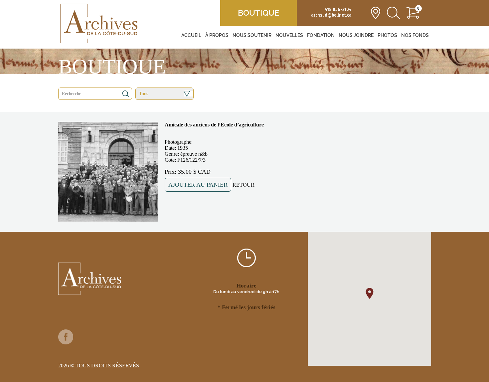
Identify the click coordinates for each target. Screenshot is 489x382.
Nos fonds (415, 35)
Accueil (191, 35)
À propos (217, 35)
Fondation (321, 35)
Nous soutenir (252, 35)
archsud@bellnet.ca (331, 15)
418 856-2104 (338, 9)
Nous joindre (356, 35)
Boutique (258, 13)
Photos (387, 35)
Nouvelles (289, 35)
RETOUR (243, 185)
